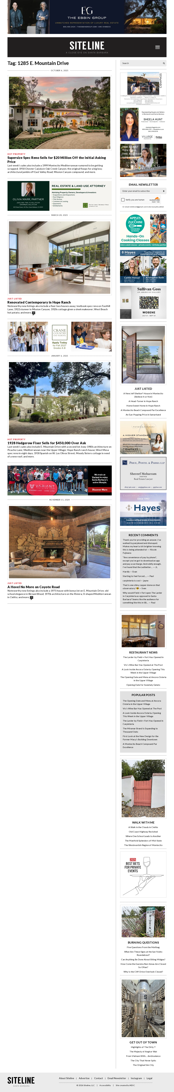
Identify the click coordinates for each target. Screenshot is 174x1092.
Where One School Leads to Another (143, 836)
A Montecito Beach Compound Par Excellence (143, 410)
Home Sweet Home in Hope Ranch (143, 405)
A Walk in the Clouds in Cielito (143, 827)
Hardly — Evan (130, 571)
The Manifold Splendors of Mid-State (143, 840)
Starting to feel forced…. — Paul (138, 576)
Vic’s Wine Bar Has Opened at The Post (143, 665)
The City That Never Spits (143, 1060)
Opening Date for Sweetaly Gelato (143, 685)
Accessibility (105, 1085)
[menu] (157, 47)
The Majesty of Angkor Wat (143, 1051)
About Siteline (66, 1078)
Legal (149, 1078)
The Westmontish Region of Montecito (143, 845)
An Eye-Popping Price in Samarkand (143, 414)
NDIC (132, 1085)
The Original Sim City (143, 1065)
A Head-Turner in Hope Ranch (143, 401)
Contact (98, 1078)
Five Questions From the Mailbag (143, 947)
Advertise (84, 1078)
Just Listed (14, 299)
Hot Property (16, 154)
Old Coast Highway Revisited (143, 831)
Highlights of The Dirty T (143, 1047)
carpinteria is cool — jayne (135, 580)
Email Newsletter (117, 1078)
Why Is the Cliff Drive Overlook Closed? (143, 971)
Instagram (136, 1078)
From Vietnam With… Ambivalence (143, 1056)
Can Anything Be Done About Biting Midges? (143, 959)
